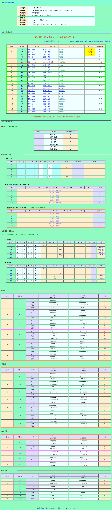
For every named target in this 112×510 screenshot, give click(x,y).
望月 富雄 (31, 93)
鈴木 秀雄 (31, 65)
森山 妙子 (46, 59)
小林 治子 (46, 96)
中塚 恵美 (46, 101)
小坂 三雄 (31, 78)
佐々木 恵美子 (48, 62)
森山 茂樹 (31, 59)
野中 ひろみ (47, 91)
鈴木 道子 (46, 65)
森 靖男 (30, 83)
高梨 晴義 (31, 67)
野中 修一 (31, 91)
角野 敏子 (46, 54)
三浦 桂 (30, 52)
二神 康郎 (31, 109)
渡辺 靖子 (46, 57)
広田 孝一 (31, 88)
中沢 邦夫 (31, 70)
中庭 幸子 (46, 88)
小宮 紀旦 (31, 75)
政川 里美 (46, 99)
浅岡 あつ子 (47, 86)
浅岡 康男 (31, 86)
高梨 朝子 (46, 67)
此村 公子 (46, 49)
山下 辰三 (31, 80)
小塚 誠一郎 (32, 111)
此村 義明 (31, 49)
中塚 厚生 (31, 101)
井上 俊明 (31, 96)
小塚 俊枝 (46, 111)
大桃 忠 (30, 106)
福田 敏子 (46, 80)
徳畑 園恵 (46, 104)
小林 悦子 (46, 70)
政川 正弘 (31, 99)
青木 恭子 (46, 83)
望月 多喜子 (47, 93)
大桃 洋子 (46, 106)
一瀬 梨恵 (46, 52)
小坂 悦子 (46, 78)
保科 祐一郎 (32, 62)
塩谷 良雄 (31, 54)
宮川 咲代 (46, 75)
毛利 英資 (31, 72)
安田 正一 (31, 57)
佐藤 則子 (46, 109)
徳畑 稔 (30, 104)
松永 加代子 (47, 72)
